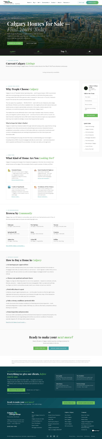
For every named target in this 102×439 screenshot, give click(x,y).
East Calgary (68, 419)
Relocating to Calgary (90, 143)
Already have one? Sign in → (34, 390)
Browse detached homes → (18, 180)
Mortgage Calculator (90, 137)
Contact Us (84, 429)
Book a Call (92, 2)
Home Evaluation (89, 135)
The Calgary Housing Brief (87, 426)
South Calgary (68, 423)
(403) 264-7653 (12, 426)
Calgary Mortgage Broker (87, 421)
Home (8, 18)
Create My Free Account (16, 390)
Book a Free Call (89, 149)
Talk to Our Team (31, 43)
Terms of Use (80, 436)
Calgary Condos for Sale (38, 419)
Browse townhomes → (43, 196)
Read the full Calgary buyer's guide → (16, 322)
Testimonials (84, 417)
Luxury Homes (88, 146)
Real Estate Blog (85, 427)
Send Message (91, 115)
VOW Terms (87, 436)
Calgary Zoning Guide (53, 427)
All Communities (89, 132)
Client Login (81, 2)
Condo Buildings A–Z (37, 421)
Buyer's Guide (35, 425)
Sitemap (93, 436)
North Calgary (68, 417)
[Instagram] (47, 436)
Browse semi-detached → (44, 178)
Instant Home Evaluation (58, 348)
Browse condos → (16, 196)
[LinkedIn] (54, 436)
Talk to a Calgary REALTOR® (55, 429)
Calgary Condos (89, 129)
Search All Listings (15, 43)
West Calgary (68, 421)
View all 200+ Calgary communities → (15, 245)
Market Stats (84, 419)
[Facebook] (51, 436)
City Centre (67, 415)
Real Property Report (53, 421)
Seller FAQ (50, 419)
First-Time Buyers (89, 140)
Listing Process (52, 417)
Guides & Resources (86, 423)
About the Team (85, 415)
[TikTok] (57, 436)
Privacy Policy (72, 436)
